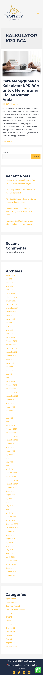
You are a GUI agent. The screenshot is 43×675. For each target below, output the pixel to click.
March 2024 (10, 381)
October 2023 (11, 400)
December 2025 (12, 304)
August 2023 (10, 407)
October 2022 (11, 443)
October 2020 (11, 531)
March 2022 (10, 469)
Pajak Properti (11, 635)
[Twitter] (19, 672)
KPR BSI (8, 620)
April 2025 (9, 334)
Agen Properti (11, 598)
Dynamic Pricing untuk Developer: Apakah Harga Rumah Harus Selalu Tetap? (19, 211)
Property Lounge (12, 642)
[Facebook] (14, 672)
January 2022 (11, 476)
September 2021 (12, 491)
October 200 (10, 575)
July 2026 (9, 279)
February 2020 (11, 561)
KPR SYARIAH (10, 632)
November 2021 (12, 484)
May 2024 (9, 374)
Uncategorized (11, 646)
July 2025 (9, 323)
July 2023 (9, 410)
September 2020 (12, 535)
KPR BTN (9, 624)
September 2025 (12, 315)
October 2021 (11, 487)
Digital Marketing (12, 602)
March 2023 (10, 425)
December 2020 (12, 524)
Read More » (7, 141)
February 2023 (11, 429)
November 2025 (12, 308)
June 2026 (9, 282)
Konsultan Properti (13, 606)
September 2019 (12, 568)
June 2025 (9, 326)
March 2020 (10, 557)
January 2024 (11, 388)
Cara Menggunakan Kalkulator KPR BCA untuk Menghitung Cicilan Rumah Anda (21, 90)
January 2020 (11, 564)
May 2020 (9, 550)
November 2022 (12, 440)
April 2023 (9, 421)
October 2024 (11, 356)
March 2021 (10, 513)
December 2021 (12, 480)
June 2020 (9, 546)
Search (5, 152)
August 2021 (10, 495)
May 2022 (9, 462)
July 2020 (9, 542)
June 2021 (9, 502)
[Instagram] (24, 672)
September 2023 (12, 403)
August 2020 (10, 539)
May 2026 (9, 286)
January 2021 (11, 520)
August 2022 (10, 451)
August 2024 (10, 363)
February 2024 (11, 385)
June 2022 (9, 458)
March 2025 (10, 337)
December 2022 (12, 436)
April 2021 (9, 509)
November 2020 (12, 528)
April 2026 (9, 290)
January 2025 (11, 345)
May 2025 (9, 330)
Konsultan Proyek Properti (15, 610)
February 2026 (11, 297)
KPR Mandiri (10, 628)
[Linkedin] (29, 672)
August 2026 (10, 275)
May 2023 (9, 418)
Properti (9, 639)
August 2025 (10, 319)
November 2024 (12, 352)
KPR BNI (9, 617)
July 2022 (9, 454)
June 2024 (9, 370)
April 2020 (9, 553)
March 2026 (10, 293)
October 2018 (11, 571)
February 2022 (11, 473)
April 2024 (9, 378)
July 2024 (9, 367)
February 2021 (11, 517)
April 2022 (9, 465)
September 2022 (12, 447)
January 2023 (11, 432)
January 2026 (11, 301)
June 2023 (9, 414)
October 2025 (11, 312)
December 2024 (12, 348)
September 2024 (12, 359)
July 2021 (9, 498)
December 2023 (12, 392)
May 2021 (9, 506)
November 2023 (12, 396)
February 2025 (11, 341)
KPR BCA (6, 104)
